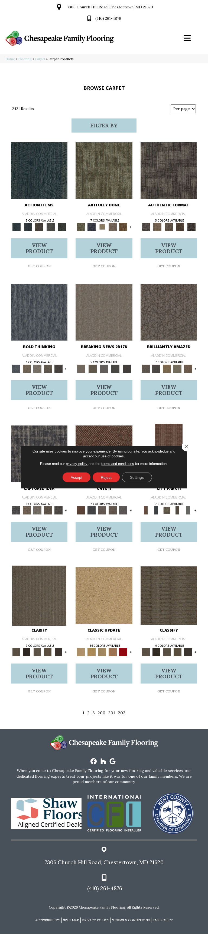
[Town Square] (123, 510)
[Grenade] (26, 368)
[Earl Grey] (51, 227)
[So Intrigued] (169, 312)
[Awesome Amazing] (112, 227)
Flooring (25, 59)
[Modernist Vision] (102, 227)
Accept (76, 477)
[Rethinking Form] (180, 227)
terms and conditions (117, 463)
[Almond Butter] (102, 651)
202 (121, 712)
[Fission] (47, 368)
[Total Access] (127, 368)
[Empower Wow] (177, 368)
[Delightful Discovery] (104, 170)
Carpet (40, 59)
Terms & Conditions (131, 920)
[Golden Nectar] (91, 651)
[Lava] (37, 368)
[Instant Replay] (104, 368)
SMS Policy (163, 920)
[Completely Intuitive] (166, 368)
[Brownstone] (39, 227)
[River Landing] (91, 510)
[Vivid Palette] (123, 227)
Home (10, 59)
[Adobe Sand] (104, 595)
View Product (39, 248)
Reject (106, 477)
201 (111, 712)
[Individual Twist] (169, 227)
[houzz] (103, 761)
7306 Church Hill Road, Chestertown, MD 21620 (110, 7)
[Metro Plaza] (112, 510)
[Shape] (39, 312)
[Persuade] (47, 651)
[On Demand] (115, 368)
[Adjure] (58, 651)
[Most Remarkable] (91, 227)
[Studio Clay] (112, 651)
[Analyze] (26, 651)
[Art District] (102, 510)
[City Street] (62, 227)
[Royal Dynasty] (123, 651)
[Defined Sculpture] (157, 227)
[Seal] (58, 368)
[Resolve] (39, 595)
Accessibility (47, 920)
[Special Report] (93, 368)
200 (101, 712)
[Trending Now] (104, 312)
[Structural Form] (191, 227)
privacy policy (76, 463)
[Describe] (37, 651)
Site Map (71, 920)
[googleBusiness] (113, 761)
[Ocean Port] (28, 227)
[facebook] (94, 761)
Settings (137, 477)
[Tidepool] (39, 170)
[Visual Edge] (169, 170)
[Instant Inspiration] (188, 368)
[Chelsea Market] (80, 510)
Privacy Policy (95, 920)
